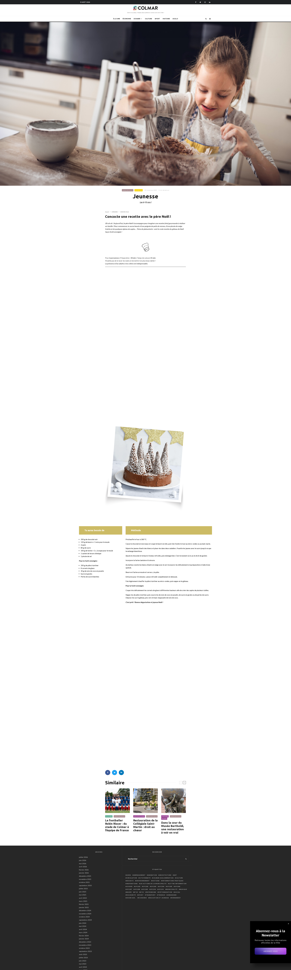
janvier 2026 (84, 873)
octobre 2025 (84, 882)
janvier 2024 (84, 939)
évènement (176, 897)
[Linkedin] (209, 2)
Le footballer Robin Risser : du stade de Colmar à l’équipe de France (117, 825)
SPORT (157, 19)
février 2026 (84, 870)
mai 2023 (82, 964)
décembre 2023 (85, 942)
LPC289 (145, 889)
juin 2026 (82, 860)
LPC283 (153, 886)
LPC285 (169, 886)
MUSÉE (164, 818)
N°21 (142, 892)
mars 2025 (83, 901)
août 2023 (83, 954)
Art (175, 875)
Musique (183, 889)
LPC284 (161, 886)
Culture (179, 878)
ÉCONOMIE (127, 19)
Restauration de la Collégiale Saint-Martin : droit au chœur (145, 825)
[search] (186, 859)
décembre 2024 (85, 910)
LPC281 (137, 886)
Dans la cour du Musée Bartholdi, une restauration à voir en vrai (172, 827)
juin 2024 (82, 923)
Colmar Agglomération (163, 878)
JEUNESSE (138, 190)
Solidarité (131, 895)
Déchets (130, 880)
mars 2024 (83, 932)
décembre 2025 (85, 876)
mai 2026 (82, 863)
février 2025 (84, 904)
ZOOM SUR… (131, 897)
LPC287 (129, 889)
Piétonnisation (165, 892)
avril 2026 (83, 867)
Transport (151, 895)
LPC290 (153, 889)
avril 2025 (83, 898)
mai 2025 (82, 895)
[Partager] (107, 772)
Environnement (143, 880)
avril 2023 (83, 967)
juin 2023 (82, 961)
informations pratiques (172, 880)
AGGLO (175, 19)
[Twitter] (200, 2)
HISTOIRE (166, 19)
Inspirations (132, 883)
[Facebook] (196, 2)
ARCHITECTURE (139, 816)
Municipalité (171, 889)
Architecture (165, 875)
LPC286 (177, 886)
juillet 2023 (83, 958)
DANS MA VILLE (127, 190)
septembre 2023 (85, 951)
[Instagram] (205, 2)
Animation (152, 875)
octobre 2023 (84, 948)
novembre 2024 (85, 914)
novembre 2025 (85, 879)
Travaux (161, 895)
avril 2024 (83, 929)
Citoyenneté (145, 878)
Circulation (132, 878)
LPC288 (137, 889)
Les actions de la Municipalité (153, 883)
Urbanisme (172, 895)
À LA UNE (116, 19)
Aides (129, 875)
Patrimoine (151, 892)
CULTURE (148, 19)
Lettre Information (178, 883)
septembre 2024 (85, 920)
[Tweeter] (114, 772)
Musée (129, 892)
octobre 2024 (84, 917)
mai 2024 (82, 926)
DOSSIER (137, 19)
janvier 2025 (84, 907)
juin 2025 (82, 892)
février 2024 (84, 936)
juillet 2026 (83, 857)
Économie (142, 897)
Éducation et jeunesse (159, 897)
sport (141, 895)
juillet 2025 (83, 888)
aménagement (139, 875)
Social (177, 892)
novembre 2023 (85, 945)
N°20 (136, 892)
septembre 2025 (85, 885)
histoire (156, 880)
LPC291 (161, 889)
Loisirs (130, 886)
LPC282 (145, 886)
